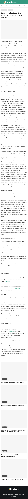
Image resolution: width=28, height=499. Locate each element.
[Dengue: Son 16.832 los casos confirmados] (14, 468)
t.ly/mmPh (7, 281)
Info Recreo (15, 492)
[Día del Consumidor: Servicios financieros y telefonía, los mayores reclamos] (14, 419)
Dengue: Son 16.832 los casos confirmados (12, 479)
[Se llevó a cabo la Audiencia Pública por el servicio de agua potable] (14, 444)
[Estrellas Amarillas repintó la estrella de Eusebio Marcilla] (14, 394)
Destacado (4, 10)
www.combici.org (11, 331)
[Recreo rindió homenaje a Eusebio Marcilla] (14, 371)
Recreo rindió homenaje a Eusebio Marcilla (12, 382)
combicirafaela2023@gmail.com (17, 289)
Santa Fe (10, 10)
